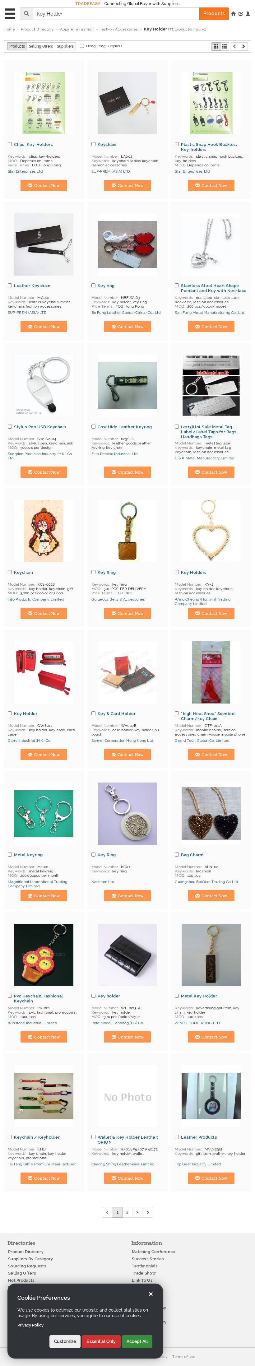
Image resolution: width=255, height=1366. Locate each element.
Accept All (137, 1341)
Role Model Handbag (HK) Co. (117, 1023)
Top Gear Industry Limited (198, 1164)
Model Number (104, 156)
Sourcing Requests (27, 1266)
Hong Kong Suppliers (104, 46)
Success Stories (148, 1259)
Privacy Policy (30, 1325)
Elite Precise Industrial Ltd (114, 454)
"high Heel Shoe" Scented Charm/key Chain (207, 716)
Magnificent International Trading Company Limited (37, 884)
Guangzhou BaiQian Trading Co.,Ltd (206, 882)
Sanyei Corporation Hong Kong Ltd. (122, 740)
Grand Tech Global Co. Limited (202, 740)
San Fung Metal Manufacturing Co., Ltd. (210, 312)
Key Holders (194, 572)
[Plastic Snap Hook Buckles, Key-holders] (211, 103)
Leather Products (199, 1137)
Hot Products (21, 1280)
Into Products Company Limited (36, 599)
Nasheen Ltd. (103, 882)
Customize (65, 1341)
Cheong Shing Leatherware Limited (122, 1164)
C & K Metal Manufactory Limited (204, 458)
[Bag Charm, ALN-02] (211, 814)
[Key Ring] (127, 531)
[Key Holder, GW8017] (43, 672)
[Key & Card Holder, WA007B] (127, 672)
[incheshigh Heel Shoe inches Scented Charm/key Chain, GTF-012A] (211, 672)
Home (9, 29)
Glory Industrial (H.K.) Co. (29, 740)
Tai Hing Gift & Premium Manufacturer (42, 1164)
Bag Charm (192, 854)
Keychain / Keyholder (37, 1137)
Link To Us (142, 1280)
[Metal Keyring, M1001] (43, 814)
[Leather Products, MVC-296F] (211, 1096)
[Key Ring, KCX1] (127, 814)
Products (17, 46)
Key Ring (107, 572)
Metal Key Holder (199, 995)
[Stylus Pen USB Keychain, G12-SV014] (43, 386)
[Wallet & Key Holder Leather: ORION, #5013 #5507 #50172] (127, 1096)
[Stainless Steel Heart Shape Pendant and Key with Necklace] (211, 244)
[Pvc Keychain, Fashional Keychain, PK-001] (43, 955)
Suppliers (65, 46)
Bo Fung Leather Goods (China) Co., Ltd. (126, 312)
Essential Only (101, 1341)
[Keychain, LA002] (127, 103)
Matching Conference (153, 1251)
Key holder (109, 995)
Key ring (106, 285)
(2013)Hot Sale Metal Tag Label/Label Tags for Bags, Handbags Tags (209, 431)
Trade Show (144, 1273)
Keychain (107, 144)
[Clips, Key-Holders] (43, 103)
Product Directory (26, 1251)
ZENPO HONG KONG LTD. (197, 1023)
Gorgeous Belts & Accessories (118, 599)
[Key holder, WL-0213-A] (127, 955)
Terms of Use (183, 1356)
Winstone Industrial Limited (32, 1023)
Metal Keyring (28, 854)
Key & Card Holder (117, 713)
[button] (247, 14)
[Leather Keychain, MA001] (43, 244)
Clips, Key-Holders (33, 144)
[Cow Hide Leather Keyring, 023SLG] (127, 386)
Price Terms (18, 165)
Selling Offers (41, 46)
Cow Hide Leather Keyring (125, 426)
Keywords (17, 156)
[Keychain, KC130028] (43, 531)
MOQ (12, 161)
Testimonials (145, 1266)
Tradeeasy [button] (87, 3)
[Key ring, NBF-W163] (127, 244)
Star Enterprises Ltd (25, 171)
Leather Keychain (32, 285)
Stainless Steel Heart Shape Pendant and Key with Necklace (214, 288)
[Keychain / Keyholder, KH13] (43, 1096)
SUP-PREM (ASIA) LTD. (111, 171)
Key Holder (25, 713)
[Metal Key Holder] (211, 955)
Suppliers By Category (30, 1259)
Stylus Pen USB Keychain (40, 426)
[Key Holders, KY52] (211, 531)
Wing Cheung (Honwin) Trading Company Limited (202, 601)
